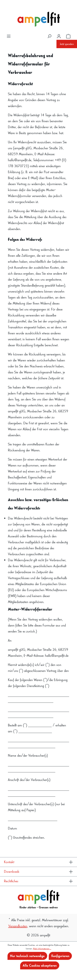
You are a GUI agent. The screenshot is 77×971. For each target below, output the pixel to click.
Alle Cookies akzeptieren (40, 965)
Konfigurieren (60, 955)
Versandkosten (17, 926)
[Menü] (8, 36)
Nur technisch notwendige (27, 955)
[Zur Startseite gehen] (38, 19)
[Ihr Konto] (59, 36)
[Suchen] (49, 36)
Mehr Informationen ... (42, 948)
